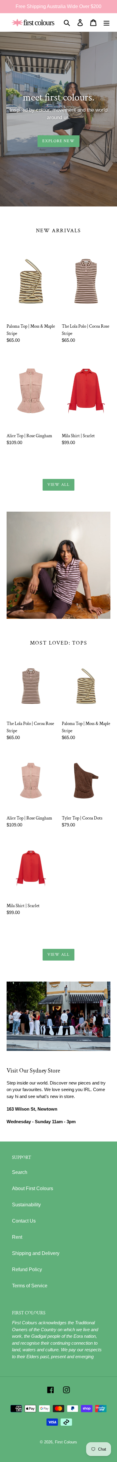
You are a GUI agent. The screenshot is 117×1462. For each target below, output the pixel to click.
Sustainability (26, 1204)
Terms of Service (29, 1285)
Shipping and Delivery (35, 1253)
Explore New (58, 141)
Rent (17, 1237)
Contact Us (24, 1220)
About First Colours (32, 1188)
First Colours (66, 1442)
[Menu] (106, 22)
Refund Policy (27, 1269)
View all (58, 484)
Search (19, 1172)
